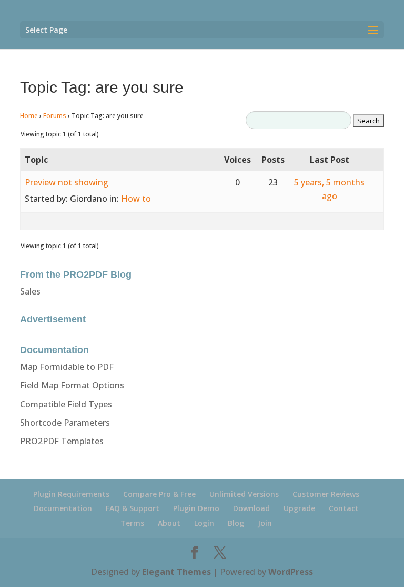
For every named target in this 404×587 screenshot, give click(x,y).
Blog (236, 523)
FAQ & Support (132, 508)
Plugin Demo (196, 508)
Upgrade (299, 508)
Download (251, 508)
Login (204, 523)
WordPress (290, 572)
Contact (344, 508)
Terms (132, 523)
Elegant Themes (176, 572)
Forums (54, 115)
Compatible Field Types (66, 404)
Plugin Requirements (71, 494)
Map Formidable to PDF (67, 367)
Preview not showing (66, 182)
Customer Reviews (325, 494)
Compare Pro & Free (159, 494)
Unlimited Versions (244, 494)
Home (29, 115)
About (169, 523)
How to (136, 198)
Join (265, 523)
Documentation (63, 508)
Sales (30, 291)
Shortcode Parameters (65, 422)
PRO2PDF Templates (62, 441)
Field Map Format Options (72, 385)
